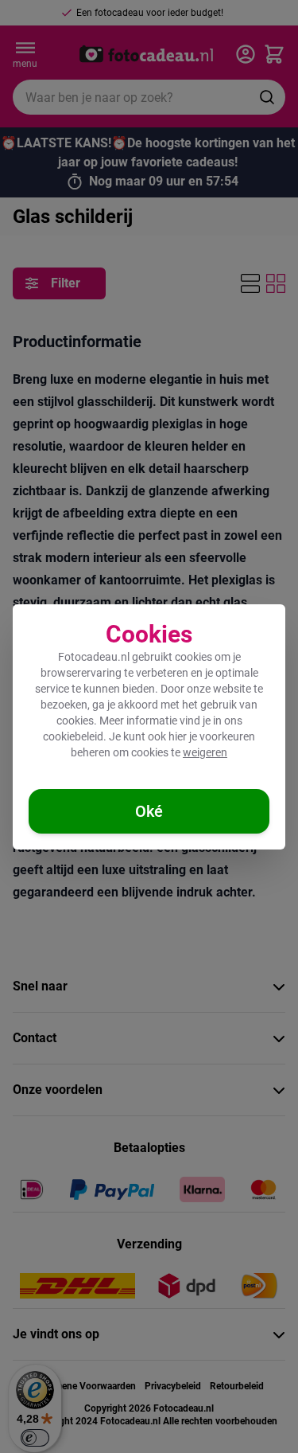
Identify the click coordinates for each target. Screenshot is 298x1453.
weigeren (205, 752)
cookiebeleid (73, 736)
